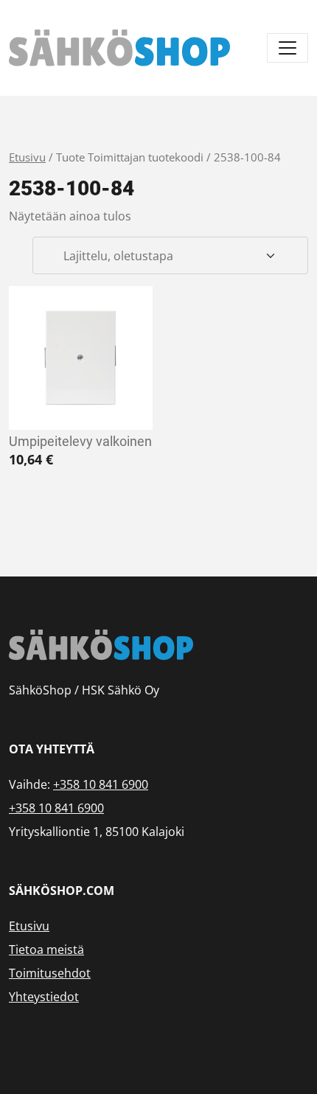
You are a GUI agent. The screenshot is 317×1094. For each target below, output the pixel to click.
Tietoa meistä (46, 949)
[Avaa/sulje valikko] (287, 48)
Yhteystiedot (44, 997)
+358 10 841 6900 (100, 784)
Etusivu (27, 157)
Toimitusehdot (50, 973)
